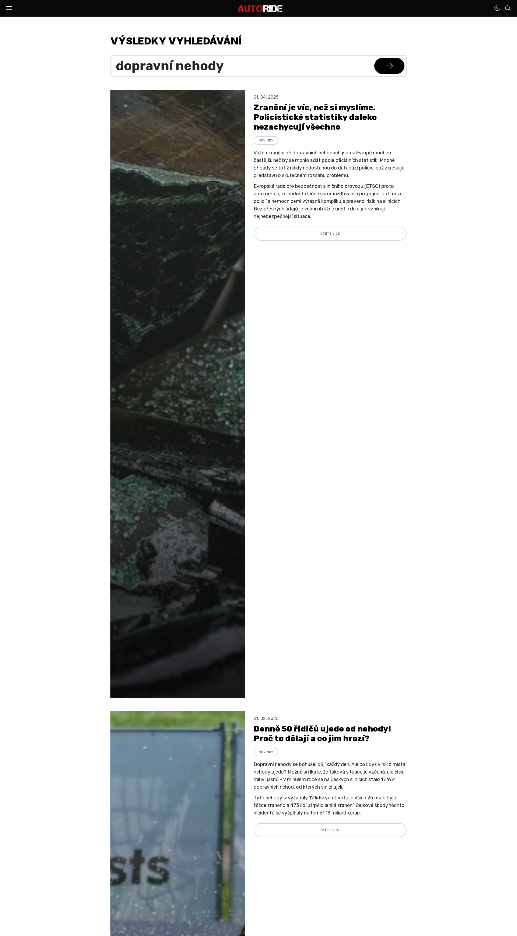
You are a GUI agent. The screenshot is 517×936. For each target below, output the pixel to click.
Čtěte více (330, 233)
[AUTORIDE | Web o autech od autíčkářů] (260, 9)
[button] (9, 8)
